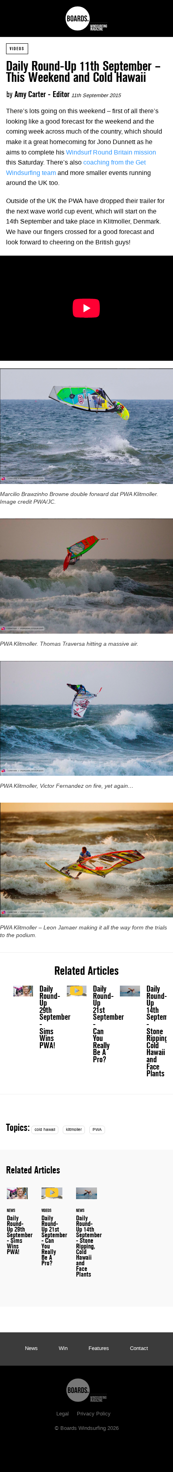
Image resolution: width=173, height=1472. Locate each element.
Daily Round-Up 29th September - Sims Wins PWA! (54, 1017)
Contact (139, 1348)
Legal (62, 1414)
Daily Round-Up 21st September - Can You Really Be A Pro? (87, 1026)
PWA (97, 1130)
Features (99, 1348)
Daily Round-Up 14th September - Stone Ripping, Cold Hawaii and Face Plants (140, 1033)
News (31, 1348)
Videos (17, 48)
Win (63, 1348)
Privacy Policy (94, 1414)
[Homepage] (86, 1388)
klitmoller (74, 1130)
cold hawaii (45, 1130)
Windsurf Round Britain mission (111, 153)
